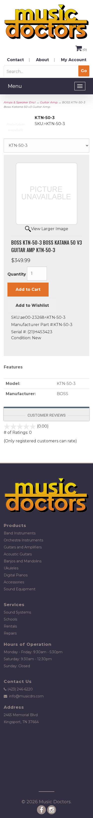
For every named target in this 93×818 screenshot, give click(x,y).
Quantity (16, 274)
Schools (10, 619)
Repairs (10, 633)
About (42, 59)
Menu (15, 86)
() (85, 49)
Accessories (14, 582)
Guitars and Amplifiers (23, 547)
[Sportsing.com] (46, 22)
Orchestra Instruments (23, 540)
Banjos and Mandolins (22, 561)
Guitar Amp (49, 102)
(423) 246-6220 (20, 689)
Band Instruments (19, 533)
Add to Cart (28, 289)
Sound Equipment (19, 589)
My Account (73, 59)
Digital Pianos (16, 575)
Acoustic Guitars (18, 554)
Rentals (10, 626)
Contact (15, 59)
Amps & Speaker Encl (19, 102)
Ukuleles (11, 568)
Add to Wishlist (32, 305)
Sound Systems (17, 612)
